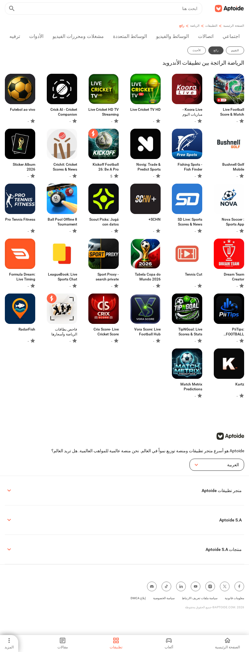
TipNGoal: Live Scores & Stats (190, 331)
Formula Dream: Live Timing (22, 276)
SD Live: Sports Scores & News (190, 221)
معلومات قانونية (234, 598)
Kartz (239, 384)
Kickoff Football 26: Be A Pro (106, 166)
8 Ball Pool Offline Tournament (62, 221)
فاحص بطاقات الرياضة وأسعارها (64, 331)
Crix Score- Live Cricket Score (106, 331)
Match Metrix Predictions (191, 386)
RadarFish (27, 329)
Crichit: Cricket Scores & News (65, 166)
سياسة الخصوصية (164, 598)
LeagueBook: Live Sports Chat (62, 276)
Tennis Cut (193, 274)
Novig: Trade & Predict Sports (148, 166)
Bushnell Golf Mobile (233, 166)
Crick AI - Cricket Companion (63, 112)
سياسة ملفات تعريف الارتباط (199, 598)
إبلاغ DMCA (138, 598)
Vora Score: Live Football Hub (147, 331)
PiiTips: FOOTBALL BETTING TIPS (232, 332)
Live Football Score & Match (232, 112)
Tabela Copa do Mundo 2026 (148, 276)
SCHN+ (154, 219)
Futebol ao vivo (22, 109)
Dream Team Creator (234, 276)
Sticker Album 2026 (24, 166)
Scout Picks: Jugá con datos (104, 221)
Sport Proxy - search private (107, 276)
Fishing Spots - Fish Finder (190, 166)
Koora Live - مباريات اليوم (192, 112)
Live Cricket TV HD (145, 109)
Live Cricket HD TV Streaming (103, 112)
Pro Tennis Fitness (20, 219)
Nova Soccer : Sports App (233, 221)
